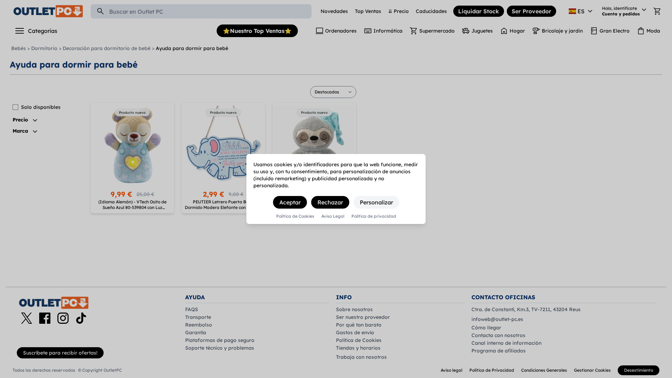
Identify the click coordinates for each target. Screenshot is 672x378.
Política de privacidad (373, 216)
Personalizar (376, 202)
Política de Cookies (295, 216)
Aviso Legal (332, 216)
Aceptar (290, 202)
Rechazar (330, 202)
